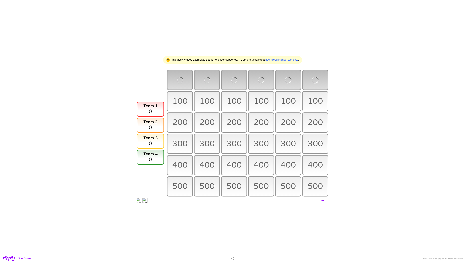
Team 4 (150, 154)
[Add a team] (138, 200)
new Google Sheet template (281, 59)
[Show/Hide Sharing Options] (232, 258)
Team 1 (150, 106)
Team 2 (150, 122)
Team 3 (150, 138)
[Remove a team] (144, 200)
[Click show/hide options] (322, 200)
